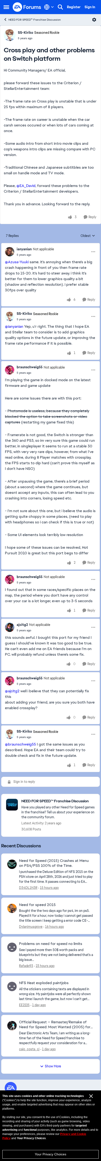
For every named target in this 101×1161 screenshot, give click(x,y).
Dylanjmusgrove (31, 927)
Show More (53, 1066)
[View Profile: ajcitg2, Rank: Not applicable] (9, 627)
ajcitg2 (22, 625)
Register (74, 7)
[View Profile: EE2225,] (12, 986)
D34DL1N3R (28, 888)
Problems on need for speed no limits (50, 943)
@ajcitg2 (12, 691)
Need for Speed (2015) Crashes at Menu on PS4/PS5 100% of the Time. (54, 863)
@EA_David (25, 185)
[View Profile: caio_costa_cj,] (12, 1025)
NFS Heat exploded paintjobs (44, 983)
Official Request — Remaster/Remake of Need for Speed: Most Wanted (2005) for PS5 (54, 1025)
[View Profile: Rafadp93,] (12, 947)
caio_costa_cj (29, 1049)
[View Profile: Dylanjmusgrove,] (12, 908)
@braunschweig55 (20, 744)
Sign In (90, 7)
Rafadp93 (26, 966)
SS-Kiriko (25, 32)
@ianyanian (14, 326)
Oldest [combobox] (88, 236)
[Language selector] (49, 7)
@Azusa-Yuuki (17, 261)
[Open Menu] (94, 19)
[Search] (60, 7)
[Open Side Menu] (6, 7)
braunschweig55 (30, 367)
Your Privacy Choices (50, 1154)
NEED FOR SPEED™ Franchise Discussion (34, 20)
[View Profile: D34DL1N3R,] (12, 864)
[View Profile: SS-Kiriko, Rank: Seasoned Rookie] (10, 35)
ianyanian (24, 249)
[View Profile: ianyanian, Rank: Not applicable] (9, 251)
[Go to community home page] (27, 7)
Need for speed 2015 (37, 904)
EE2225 (24, 1005)
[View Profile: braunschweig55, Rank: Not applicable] (9, 370)
